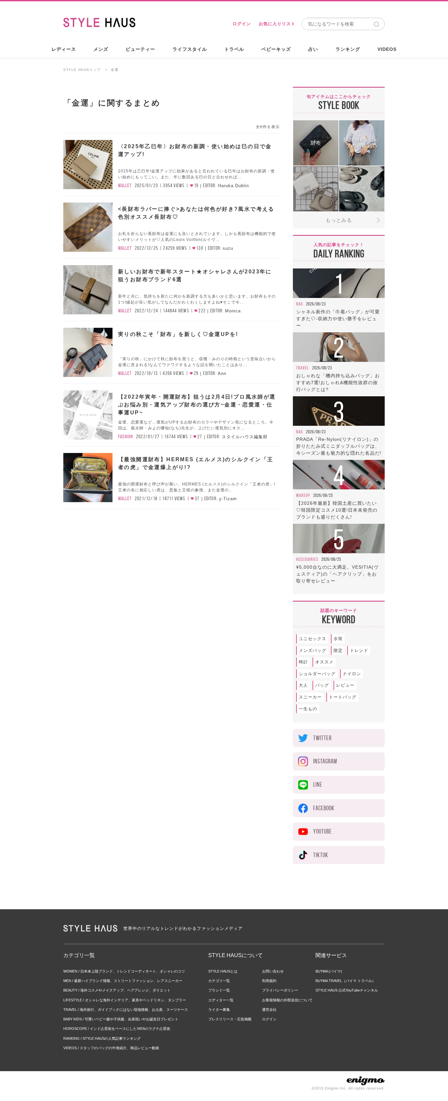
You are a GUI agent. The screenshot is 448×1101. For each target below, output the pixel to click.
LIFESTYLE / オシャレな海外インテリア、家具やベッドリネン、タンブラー (124, 1000)
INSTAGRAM (325, 761)
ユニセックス (312, 638)
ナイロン (352, 673)
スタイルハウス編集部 (245, 436)
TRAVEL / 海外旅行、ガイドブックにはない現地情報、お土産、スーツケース (125, 1010)
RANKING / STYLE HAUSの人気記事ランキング (102, 1038)
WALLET (125, 185)
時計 (303, 661)
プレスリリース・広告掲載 (230, 1019)
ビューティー (140, 49)
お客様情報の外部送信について (287, 1000)
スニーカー (310, 697)
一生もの (308, 708)
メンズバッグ (312, 650)
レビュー (345, 685)
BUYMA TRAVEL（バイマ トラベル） (346, 981)
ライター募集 (219, 1010)
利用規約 (269, 981)
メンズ (100, 49)
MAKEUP (303, 495)
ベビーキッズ (276, 49)
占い (313, 49)
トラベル (234, 49)
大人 (303, 685)
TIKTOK (320, 855)
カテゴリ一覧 (219, 981)
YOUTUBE (322, 831)
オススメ (324, 661)
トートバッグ (342, 697)
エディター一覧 (221, 1000)
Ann (222, 373)
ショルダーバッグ (317, 673)
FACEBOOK (324, 808)
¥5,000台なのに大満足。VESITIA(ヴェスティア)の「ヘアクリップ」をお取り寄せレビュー (337, 573)
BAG (299, 303)
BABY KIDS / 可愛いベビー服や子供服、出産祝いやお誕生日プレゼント (120, 1019)
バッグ (322, 685)
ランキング (348, 49)
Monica (233, 310)
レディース (63, 49)
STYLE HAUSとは (222, 971)
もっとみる (339, 220)
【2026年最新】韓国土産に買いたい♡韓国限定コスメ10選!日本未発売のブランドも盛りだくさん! (336, 510)
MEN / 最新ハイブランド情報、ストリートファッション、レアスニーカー (122, 981)
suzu (228, 248)
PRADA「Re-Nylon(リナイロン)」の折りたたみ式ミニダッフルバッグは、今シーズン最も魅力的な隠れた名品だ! (338, 446)
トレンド (359, 650)
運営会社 (269, 1010)
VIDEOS (387, 49)
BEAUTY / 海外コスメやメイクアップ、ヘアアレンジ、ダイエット (117, 990)
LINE (317, 784)
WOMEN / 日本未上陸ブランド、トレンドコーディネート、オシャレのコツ (124, 971)
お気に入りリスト (277, 23)
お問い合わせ (273, 971)
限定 (338, 650)
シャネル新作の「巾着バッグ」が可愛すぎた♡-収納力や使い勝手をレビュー (338, 318)
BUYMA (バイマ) (329, 971)
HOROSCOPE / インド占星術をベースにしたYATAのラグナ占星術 (116, 1029)
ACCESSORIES (307, 559)
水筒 (338, 638)
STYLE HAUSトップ (82, 69)
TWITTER (322, 738)
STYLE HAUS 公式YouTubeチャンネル (347, 990)
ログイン (242, 23)
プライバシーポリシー (280, 990)
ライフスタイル (190, 49)
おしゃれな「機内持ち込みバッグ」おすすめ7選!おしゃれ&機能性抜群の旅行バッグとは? (338, 382)
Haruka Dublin (233, 185)
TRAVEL (302, 367)
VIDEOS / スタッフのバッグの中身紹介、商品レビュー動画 (111, 1048)
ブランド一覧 (219, 990)
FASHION (125, 436)
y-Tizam (228, 498)
